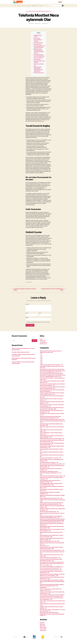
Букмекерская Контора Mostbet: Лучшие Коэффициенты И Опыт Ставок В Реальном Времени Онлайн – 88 (52, 614)
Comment (27, 304)
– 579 (41, 361)
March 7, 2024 (38, 23)
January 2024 (43, 628)
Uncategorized (43, 587)
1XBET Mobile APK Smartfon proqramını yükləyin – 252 (52, 438)
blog (41, 474)
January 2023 (43, 630)
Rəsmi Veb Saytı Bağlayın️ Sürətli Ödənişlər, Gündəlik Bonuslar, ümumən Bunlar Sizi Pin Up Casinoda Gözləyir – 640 (52, 581)
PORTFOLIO (28, 5)
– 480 (41, 358)
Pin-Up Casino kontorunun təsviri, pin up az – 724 (50, 568)
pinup (28, 282)
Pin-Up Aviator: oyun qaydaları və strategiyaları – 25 (51, 566)
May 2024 (42, 622)
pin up (42, 121)
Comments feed (43, 342)
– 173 (41, 355)
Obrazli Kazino (37, 59)
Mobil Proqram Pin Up (39, 72)
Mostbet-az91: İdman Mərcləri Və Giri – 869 (49, 541)
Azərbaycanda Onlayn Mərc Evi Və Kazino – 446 (50, 457)
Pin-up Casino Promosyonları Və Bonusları (38, 40)
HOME (15, 5)
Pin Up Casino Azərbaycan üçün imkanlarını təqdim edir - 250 (38, 11)
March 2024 (42, 625)
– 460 (41, 357)
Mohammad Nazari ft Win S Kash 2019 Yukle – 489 (51, 498)
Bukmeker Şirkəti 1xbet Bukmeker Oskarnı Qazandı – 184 (52, 476)
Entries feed (42, 340)
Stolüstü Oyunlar (37, 44)
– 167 (41, 354)
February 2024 (43, 627)
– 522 (41, 360)
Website (27, 317)
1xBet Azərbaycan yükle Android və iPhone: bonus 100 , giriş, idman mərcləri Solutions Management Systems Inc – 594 (52, 421)
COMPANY (18, 5)
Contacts (40, 5)
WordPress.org (43, 343)
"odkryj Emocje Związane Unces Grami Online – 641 (51, 364)
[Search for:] (21, 340)
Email (40, 313)
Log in (41, 339)
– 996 (41, 363)
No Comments (45, 23)
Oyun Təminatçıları (38, 42)
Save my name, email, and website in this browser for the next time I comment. (38, 322)
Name (27, 313)
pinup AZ (30, 282)
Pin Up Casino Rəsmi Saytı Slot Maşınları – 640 (50, 557)
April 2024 (42, 624)
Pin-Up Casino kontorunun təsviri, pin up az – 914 (50, 569)
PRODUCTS (23, 5)
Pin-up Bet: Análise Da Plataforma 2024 (20, 352)
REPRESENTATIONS (34, 5)
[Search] (62, 5)
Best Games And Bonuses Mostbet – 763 (49, 462)
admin (32, 23)
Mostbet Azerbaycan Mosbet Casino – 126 (49, 511)
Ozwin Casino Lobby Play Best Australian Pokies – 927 (52, 550)
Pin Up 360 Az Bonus (38, 57)
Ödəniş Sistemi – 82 (44, 545)
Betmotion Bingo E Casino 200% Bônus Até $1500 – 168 (52, 464)
